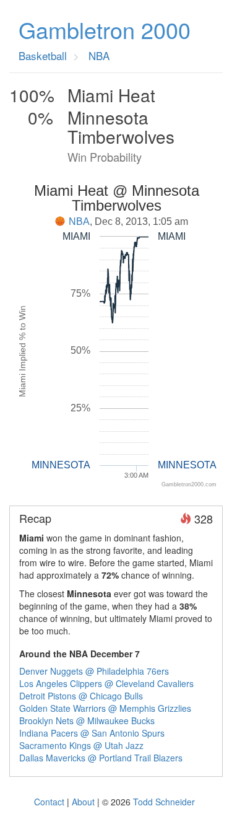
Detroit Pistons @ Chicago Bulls (81, 696)
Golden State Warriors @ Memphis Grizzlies (105, 708)
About (83, 801)
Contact (49, 801)
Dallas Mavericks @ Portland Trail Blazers (101, 757)
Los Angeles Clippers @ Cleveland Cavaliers (106, 683)
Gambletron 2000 (105, 29)
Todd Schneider (164, 801)
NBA (79, 221)
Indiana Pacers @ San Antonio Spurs (92, 733)
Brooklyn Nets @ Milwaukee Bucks (87, 720)
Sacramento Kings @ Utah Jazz (81, 745)
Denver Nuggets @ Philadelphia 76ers (94, 671)
